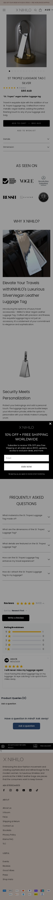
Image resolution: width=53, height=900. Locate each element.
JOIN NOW (26, 467)
